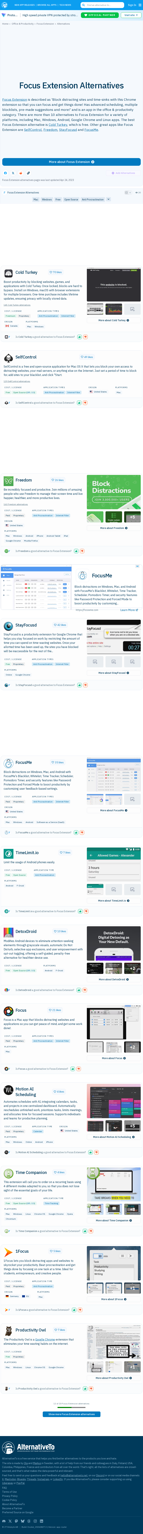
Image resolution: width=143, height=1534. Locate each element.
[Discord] (4, 1521)
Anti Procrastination (48, 316)
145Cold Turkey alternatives (17, 305)
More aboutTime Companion (112, 1220)
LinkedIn (58, 1479)
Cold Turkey (58, 124)
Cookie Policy (9, 1500)
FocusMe (91, 129)
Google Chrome (45, 1339)
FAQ (4, 1487)
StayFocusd (68, 129)
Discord (100, 1475)
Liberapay (7, 1483)
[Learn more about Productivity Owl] (8, 1331)
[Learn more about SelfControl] (8, 358)
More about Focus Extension (69, 162)
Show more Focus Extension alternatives (71, 1414)
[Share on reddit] (21, 173)
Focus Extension (14, 99)
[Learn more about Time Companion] (8, 1173)
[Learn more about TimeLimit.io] (8, 854)
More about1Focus (112, 1299)
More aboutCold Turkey (112, 320)
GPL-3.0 (30, 392)
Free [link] (58, 199)
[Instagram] (35, 1521)
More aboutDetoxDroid (112, 979)
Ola (26, 1463)
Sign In (132, 5)
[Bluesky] (22, 1521)
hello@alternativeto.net (74, 1475)
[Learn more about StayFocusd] (8, 626)
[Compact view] (130, 192)
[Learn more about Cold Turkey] (8, 273)
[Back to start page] (5, 5)
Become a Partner (12, 1508)
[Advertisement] (71, 51)
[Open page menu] (140, 5)
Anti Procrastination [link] (93, 199)
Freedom (50, 129)
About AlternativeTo (13, 1504)
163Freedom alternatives (16, 504)
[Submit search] (83, 5)
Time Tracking (51, 1203)
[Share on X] (13, 173)
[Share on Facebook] (5, 173)
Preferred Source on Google (17, 1512)
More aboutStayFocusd (112, 672)
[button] (114, 284)
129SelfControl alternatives (17, 381)
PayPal (20, 1483)
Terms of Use (9, 1491)
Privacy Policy (10, 1496)
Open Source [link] (71, 199)
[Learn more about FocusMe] (8, 763)
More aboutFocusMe (112, 810)
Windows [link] (47, 199)
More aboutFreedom (112, 528)
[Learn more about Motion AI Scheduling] (8, 1090)
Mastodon (10, 1479)
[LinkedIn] (41, 1521)
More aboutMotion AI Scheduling (112, 1137)
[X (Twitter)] (10, 1521)
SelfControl (33, 129)
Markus (37, 1463)
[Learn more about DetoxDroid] (8, 932)
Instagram (43, 1479)
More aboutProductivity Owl (112, 1378)
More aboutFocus (112, 1058)
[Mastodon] (16, 1521)
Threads (31, 1479)
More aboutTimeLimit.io (112, 900)
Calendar (37, 1131)
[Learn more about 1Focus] (8, 1252)
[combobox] (102, 5)
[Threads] (29, 1521)
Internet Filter (67, 316)
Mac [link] (36, 199)
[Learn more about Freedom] (8, 481)
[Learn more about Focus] (8, 1011)
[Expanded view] (126, 192)
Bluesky (21, 1479)
